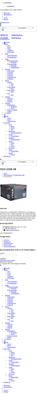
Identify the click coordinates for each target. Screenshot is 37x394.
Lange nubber (11, 87)
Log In (5, 18)
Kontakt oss (7, 241)
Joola (8, 45)
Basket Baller (14, 151)
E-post (2, 253)
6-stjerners (10, 79)
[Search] (2, 30)
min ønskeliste (8, 14)
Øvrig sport (7, 123)
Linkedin (12, 260)
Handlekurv (7, 156)
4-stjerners (10, 74)
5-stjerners (10, 75)
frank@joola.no (16, 35)
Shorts (9, 119)
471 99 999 (4, 38)
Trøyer (13, 108)
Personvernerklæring (9, 246)
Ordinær (9, 82)
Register (6, 19)
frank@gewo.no (14, 230)
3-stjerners (10, 72)
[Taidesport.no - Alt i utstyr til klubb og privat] (4, 22)
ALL (12, 85)
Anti (8, 93)
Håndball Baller (15, 139)
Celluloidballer (15, 67)
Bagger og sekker (12, 110)
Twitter (8, 260)
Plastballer (14, 62)
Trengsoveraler (11, 121)
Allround (9, 100)
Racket (13, 128)
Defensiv (9, 101)
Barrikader (14, 106)
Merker (6, 44)
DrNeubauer (10, 52)
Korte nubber (11, 90)
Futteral (9, 111)
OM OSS (6, 240)
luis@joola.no (16, 38)
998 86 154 (4, 35)
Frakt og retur (7, 245)
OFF (12, 84)
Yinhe (9, 49)
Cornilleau (10, 50)
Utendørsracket (11, 77)
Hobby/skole (10, 71)
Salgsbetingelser (8, 243)
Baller (12, 126)
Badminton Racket (16, 133)
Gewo (9, 47)
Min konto (7, 13)
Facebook (3, 260)
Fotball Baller (14, 136)
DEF (12, 88)
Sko (12, 129)
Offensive (10, 98)
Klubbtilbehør (11, 105)
